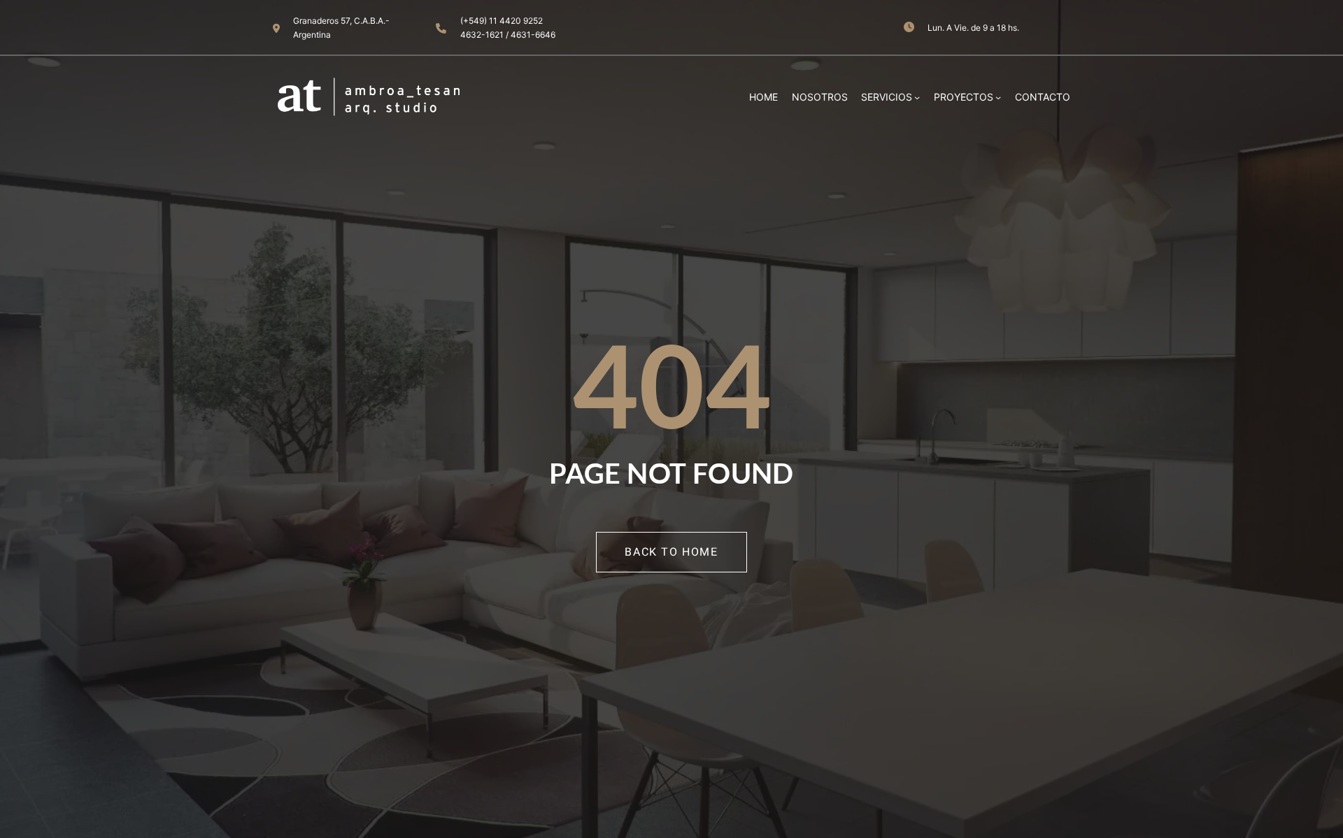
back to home (671, 552)
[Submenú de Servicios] (917, 97)
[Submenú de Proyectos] (998, 97)
